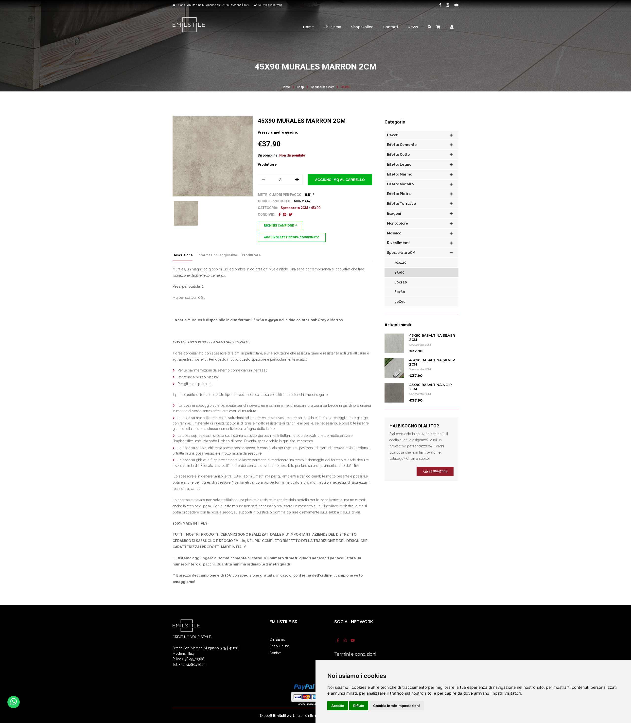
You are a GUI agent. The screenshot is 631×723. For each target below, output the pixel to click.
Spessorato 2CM (322, 87)
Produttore (251, 255)
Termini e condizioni (355, 654)
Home (308, 27)
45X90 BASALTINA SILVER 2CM (432, 337)
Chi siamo (332, 27)
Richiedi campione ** (280, 225)
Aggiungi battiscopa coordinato (291, 237)
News (413, 27)
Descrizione (183, 255)
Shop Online (362, 27)
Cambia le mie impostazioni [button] (396, 706)
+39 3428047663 (435, 471)
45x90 (345, 87)
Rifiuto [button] (358, 706)
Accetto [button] (337, 706)
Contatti (390, 27)
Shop (300, 87)
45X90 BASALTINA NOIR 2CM (430, 387)
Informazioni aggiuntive (217, 255)
